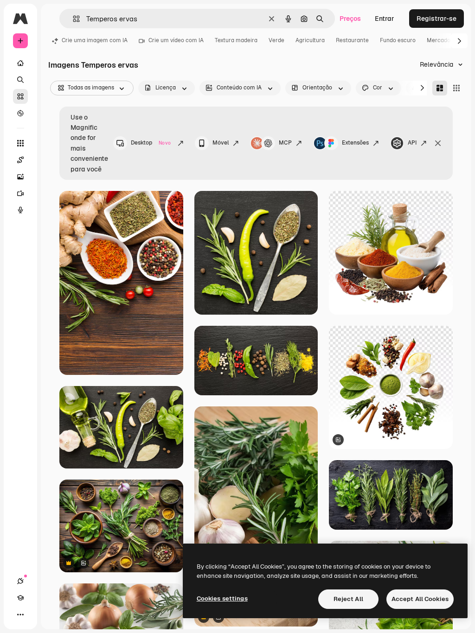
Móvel (220, 142)
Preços (350, 18)
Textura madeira (236, 40)
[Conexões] (20, 581)
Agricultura (310, 40)
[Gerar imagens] (20, 176)
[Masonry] (439, 88)
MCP (285, 142)
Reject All (348, 599)
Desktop (151, 142)
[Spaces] (20, 159)
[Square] (456, 88)
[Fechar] (438, 143)
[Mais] (20, 614)
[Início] (20, 63)
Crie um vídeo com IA (176, 40)
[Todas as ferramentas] (20, 143)
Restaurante (352, 40)
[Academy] (20, 597)
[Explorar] (20, 113)
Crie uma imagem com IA (95, 40)
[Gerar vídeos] (20, 193)
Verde (276, 40)
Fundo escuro (398, 40)
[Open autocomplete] (72, 18)
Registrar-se (436, 18)
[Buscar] (20, 79)
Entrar (384, 18)
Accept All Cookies (420, 599)
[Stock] (20, 96)
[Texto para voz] (20, 210)
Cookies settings (222, 598)
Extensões (355, 142)
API (412, 142)
